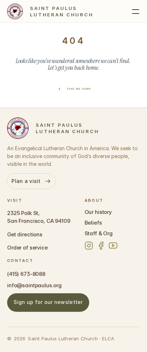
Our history (98, 212)
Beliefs (93, 222)
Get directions (24, 234)
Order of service (27, 247)
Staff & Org (99, 233)
